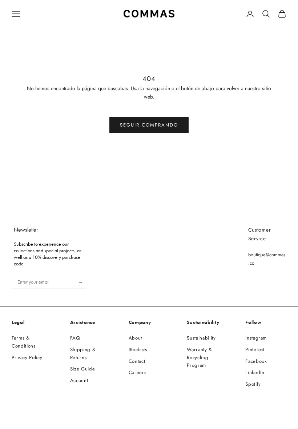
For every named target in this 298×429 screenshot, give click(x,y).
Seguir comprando (149, 124)
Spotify (253, 384)
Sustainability (201, 337)
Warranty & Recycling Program (199, 357)
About (135, 337)
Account (79, 380)
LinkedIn (254, 372)
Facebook (256, 361)
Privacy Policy (27, 357)
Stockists (138, 349)
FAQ (75, 337)
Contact (137, 361)
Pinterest (255, 349)
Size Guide (82, 368)
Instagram (256, 337)
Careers (137, 372)
